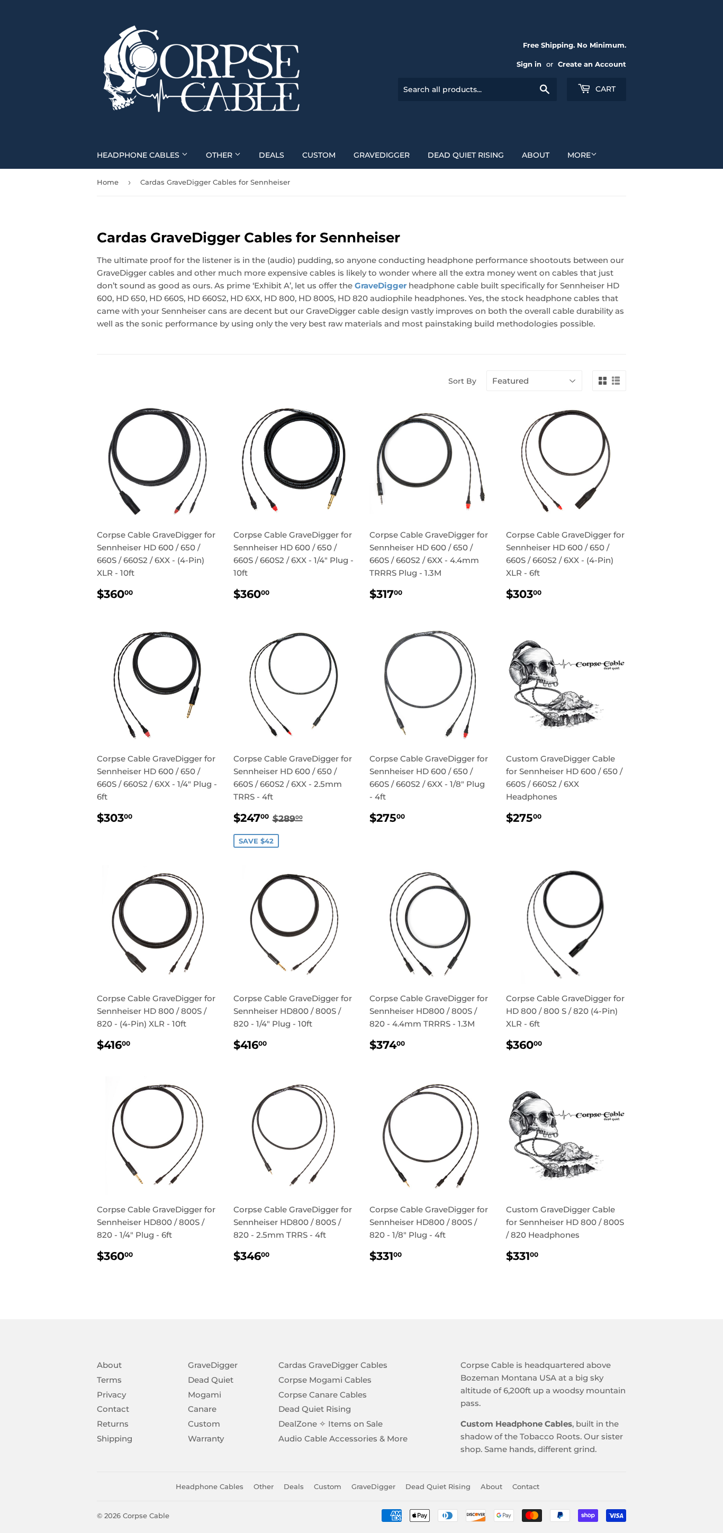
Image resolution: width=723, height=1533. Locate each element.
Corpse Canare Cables (322, 1395)
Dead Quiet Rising (466, 155)
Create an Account (592, 64)
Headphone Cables (139, 155)
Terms (109, 1380)
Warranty (206, 1439)
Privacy (111, 1395)
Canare (202, 1409)
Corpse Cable (146, 1515)
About (535, 155)
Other (220, 155)
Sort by (462, 381)
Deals (271, 155)
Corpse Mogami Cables (325, 1380)
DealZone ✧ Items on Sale (330, 1424)
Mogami (204, 1395)
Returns (113, 1424)
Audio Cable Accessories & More (343, 1439)
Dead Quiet (210, 1380)
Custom (319, 155)
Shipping (114, 1439)
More (579, 155)
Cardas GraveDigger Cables (332, 1365)
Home (108, 182)
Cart (604, 89)
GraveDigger (382, 155)
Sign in (529, 64)
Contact (113, 1409)
